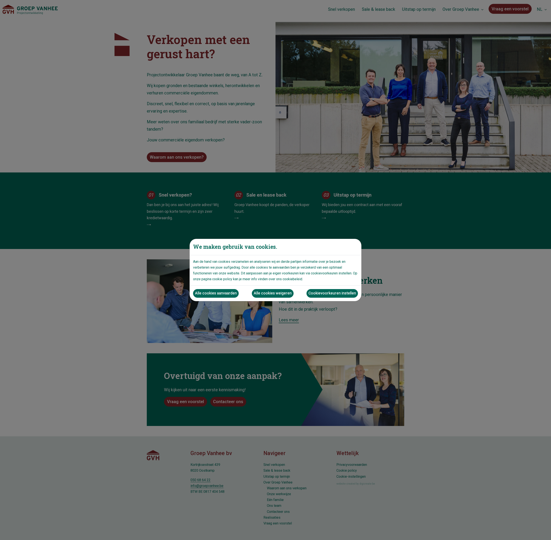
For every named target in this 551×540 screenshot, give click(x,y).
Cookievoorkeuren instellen (332, 293)
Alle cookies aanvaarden (216, 293)
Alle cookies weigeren (273, 293)
